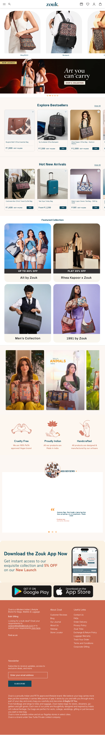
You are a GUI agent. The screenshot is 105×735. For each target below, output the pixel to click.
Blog (52, 618)
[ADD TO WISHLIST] (33, 112)
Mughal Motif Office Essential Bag (17, 142)
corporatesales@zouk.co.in (20, 626)
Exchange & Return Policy (85, 633)
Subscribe (19, 684)
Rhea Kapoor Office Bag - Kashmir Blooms (83, 142)
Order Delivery (80, 622)
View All (97, 106)
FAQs (76, 618)
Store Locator (56, 633)
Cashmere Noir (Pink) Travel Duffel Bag (19, 201)
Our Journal (55, 622)
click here (35, 628)
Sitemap (54, 629)
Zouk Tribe (78, 629)
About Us (54, 625)
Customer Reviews (58, 615)
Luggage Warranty (82, 636)
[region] (52, 78)
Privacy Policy (80, 625)
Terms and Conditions (83, 643)
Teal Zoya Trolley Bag (46, 201)
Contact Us (79, 615)
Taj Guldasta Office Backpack (48, 142)
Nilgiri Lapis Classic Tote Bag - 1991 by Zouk (84, 202)
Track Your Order (81, 640)
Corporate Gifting (81, 647)
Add (63, 148)
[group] (52, 76)
